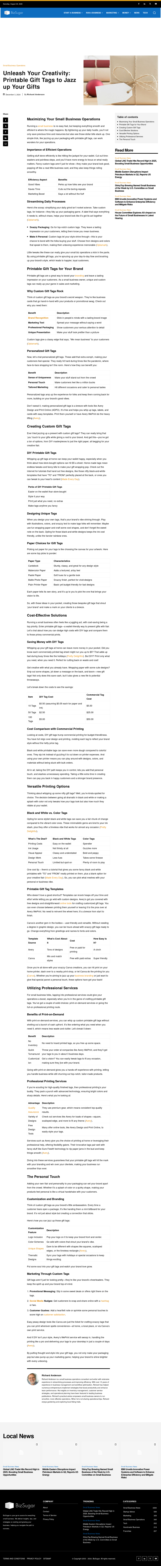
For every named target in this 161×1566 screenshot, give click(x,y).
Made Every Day (70, 479)
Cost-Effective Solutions (128, 130)
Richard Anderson (36, 94)
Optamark (33, 219)
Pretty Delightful (75, 656)
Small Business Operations (14, 65)
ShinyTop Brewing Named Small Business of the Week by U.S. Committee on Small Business (135, 188)
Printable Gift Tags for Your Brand (132, 124)
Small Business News (123, 158)
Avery (36, 418)
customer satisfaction (54, 1314)
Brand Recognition (38, 317)
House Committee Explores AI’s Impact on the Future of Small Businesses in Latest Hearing (135, 215)
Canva (31, 975)
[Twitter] (150, 4)
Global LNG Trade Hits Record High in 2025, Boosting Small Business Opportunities (136, 162)
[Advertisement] (80, 36)
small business (45, 125)
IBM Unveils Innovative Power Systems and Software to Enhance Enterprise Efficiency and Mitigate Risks (136, 201)
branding (79, 275)
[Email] (5, 143)
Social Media (36, 1300)
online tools (66, 903)
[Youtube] (156, 4)
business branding (84, 975)
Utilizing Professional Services (131, 136)
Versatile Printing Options (129, 133)
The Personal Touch (127, 139)
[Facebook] (139, 4)
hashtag (105, 1300)
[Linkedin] (144, 4)
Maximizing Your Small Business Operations (136, 121)
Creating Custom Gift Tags (129, 127)
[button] (154, 12)
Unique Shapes (36, 1248)
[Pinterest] (5, 131)
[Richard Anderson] (33, 1388)
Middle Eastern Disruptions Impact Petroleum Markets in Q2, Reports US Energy (133, 174)
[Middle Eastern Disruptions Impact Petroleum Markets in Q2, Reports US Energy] (60, 1452)
